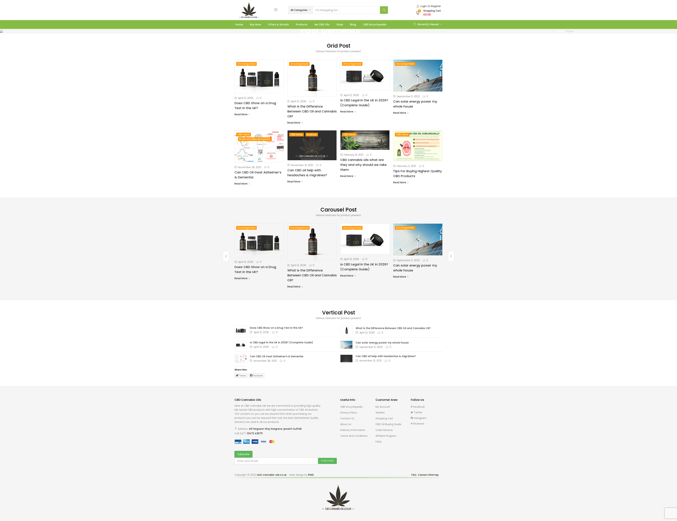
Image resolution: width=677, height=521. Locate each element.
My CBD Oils (322, 24)
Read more (241, 114)
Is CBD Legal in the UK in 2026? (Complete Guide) (281, 342)
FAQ (414, 475)
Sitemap (433, 475)
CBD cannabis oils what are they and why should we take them (363, 165)
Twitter (418, 412)
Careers (423, 475)
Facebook (419, 407)
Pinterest (418, 423)
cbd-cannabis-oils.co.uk (271, 475)
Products (301, 24)
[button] (300, 10)
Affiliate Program (386, 436)
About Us (345, 424)
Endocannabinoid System (255, 139)
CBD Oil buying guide (388, 424)
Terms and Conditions (354, 436)
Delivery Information (352, 430)
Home (239, 24)
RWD (311, 475)
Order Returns (384, 430)
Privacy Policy (348, 412)
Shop (340, 24)
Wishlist (380, 412)
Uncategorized (246, 64)
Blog (353, 24)
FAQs (379, 441)
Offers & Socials (278, 24)
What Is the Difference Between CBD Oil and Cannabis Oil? (312, 111)
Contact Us (347, 418)
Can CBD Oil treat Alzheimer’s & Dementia (276, 356)
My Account (383, 407)
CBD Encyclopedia (374, 24)
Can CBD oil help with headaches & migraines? (386, 356)
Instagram (420, 418)
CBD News (243, 134)
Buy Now (255, 24)
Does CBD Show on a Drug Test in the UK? (276, 328)
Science (312, 134)
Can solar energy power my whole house (382, 342)
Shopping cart (384, 418)
